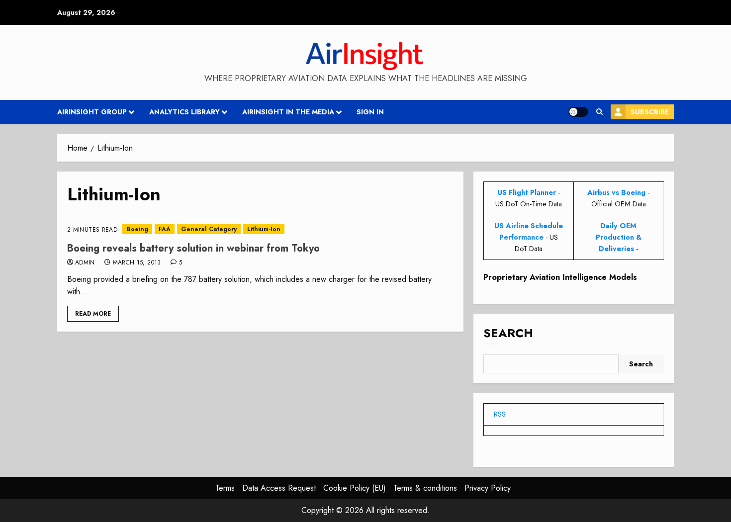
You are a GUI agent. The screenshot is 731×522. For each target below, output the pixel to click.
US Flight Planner (526, 192)
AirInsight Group (92, 112)
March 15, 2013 (137, 263)
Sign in (370, 112)
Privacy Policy (487, 488)
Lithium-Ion (263, 229)
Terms (225, 488)
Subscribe (650, 112)
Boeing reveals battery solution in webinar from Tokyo (193, 248)
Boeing (137, 229)
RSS (500, 414)
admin (85, 263)
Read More (93, 313)
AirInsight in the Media (288, 112)
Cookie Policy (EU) (354, 488)
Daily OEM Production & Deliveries (618, 237)
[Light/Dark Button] (578, 112)
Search (508, 333)
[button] (599, 111)
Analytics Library (184, 112)
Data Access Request (279, 488)
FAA (165, 229)
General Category (209, 229)
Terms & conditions (425, 488)
